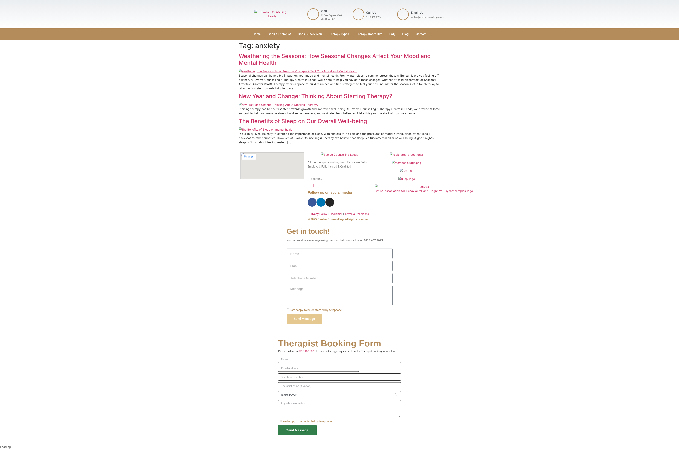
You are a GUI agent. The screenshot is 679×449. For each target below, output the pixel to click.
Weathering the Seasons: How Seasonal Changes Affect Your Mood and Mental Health (335, 59)
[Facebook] (312, 202)
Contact (421, 34)
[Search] (311, 185)
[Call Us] (358, 14)
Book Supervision (310, 34)
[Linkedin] (321, 202)
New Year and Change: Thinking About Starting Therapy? (315, 96)
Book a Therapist (279, 34)
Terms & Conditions (357, 214)
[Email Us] (403, 14)
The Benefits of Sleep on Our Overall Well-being (303, 121)
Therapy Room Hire (369, 34)
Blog (405, 34)
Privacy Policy (318, 214)
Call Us (371, 12)
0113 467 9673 (306, 351)
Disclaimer (335, 214)
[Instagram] (329, 202)
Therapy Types (339, 34)
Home (257, 34)
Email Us (417, 12)
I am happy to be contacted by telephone (316, 310)
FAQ (392, 34)
